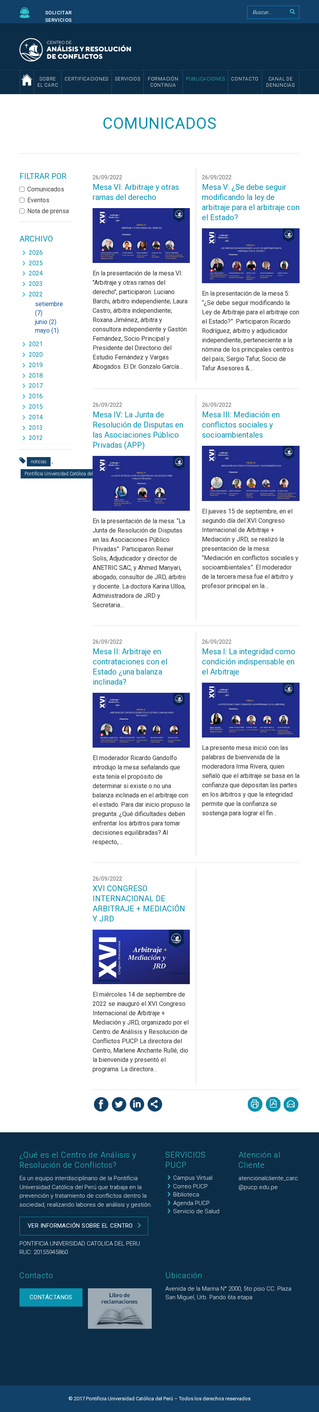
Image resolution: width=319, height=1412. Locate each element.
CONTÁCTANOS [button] (51, 1297)
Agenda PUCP (191, 1203)
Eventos (38, 200)
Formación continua (163, 82)
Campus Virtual (192, 1177)
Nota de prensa (48, 211)
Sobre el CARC (47, 82)
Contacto (245, 79)
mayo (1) (47, 330)
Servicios (127, 79)
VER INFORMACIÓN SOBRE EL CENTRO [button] (80, 1225)
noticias (39, 461)
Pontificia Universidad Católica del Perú (64, 474)
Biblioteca (186, 1194)
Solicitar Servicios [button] (58, 16)
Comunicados (45, 189)
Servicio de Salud (196, 1211)
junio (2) (45, 322)
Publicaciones (205, 79)
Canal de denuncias (280, 82)
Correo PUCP (190, 1186)
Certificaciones (87, 79)
